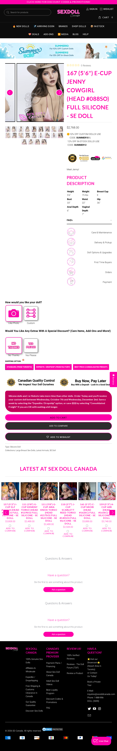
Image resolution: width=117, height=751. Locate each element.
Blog (75, 34)
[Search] (8, 12)
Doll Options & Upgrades (99, 252)
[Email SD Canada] (89, 716)
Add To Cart (58, 417)
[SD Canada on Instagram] (99, 709)
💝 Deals (33, 34)
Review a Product (75, 673)
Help (85, 34)
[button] (58, 437)
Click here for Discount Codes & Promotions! (58, 1)
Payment (107, 282)
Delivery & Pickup (103, 242)
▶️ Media (63, 34)
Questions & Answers (58, 558)
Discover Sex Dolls (34, 711)
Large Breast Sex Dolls (25, 450)
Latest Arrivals (42, 450)
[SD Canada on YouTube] (94, 709)
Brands (63, 26)
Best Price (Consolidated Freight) (91, 367)
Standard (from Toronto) (19, 367)
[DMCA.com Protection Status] (52, 730)
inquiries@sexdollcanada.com (101, 694)
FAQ (48, 708)
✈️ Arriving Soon (44, 26)
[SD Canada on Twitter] (89, 709)
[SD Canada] (68, 13)
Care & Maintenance (101, 232)
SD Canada (18, 730)
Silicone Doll (15, 447)
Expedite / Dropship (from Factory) (53, 367)
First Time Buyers (103, 262)
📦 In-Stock (97, 26)
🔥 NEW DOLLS (21, 26)
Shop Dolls (79, 26)
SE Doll (53, 450)
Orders (108, 272)
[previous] (10, 92)
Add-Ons (49, 34)
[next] (59, 92)
